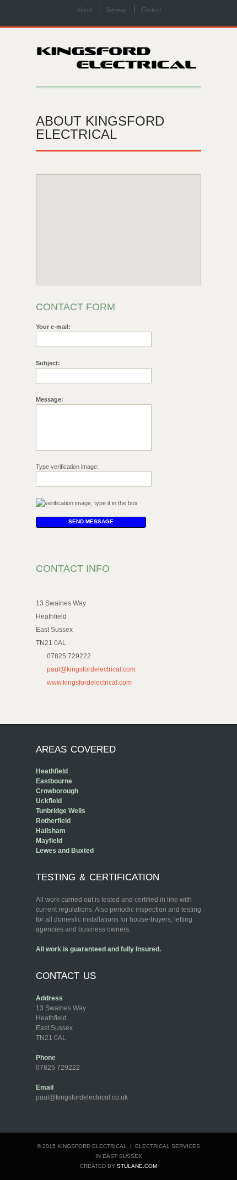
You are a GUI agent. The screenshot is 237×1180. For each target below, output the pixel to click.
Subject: (48, 363)
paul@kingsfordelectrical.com (91, 669)
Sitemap (116, 9)
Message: (49, 399)
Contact (151, 9)
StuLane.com (137, 1166)
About (84, 9)
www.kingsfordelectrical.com (89, 682)
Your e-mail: (53, 326)
